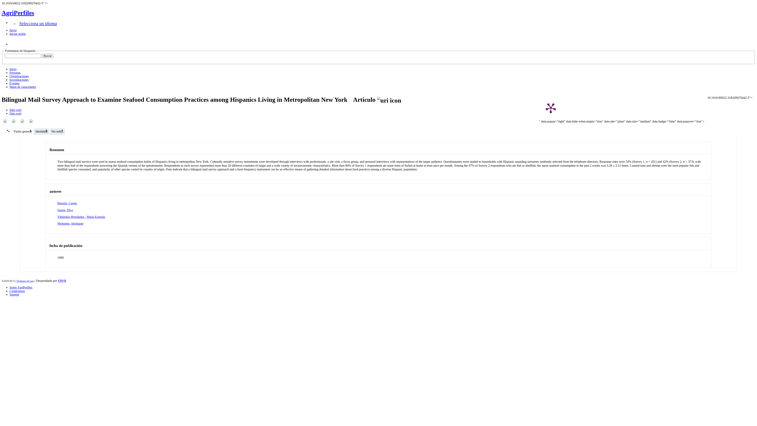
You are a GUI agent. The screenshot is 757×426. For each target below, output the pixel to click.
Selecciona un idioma (38, 23)
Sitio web (15, 110)
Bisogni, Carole (67, 203)
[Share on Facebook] (5, 121)
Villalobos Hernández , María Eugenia (81, 217)
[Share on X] (23, 121)
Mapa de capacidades (22, 87)
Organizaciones (19, 76)
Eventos (14, 83)
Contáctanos (17, 291)
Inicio (13, 30)
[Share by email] (31, 121)
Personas (15, 72)
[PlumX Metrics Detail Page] (551, 108)
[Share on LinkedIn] (14, 121)
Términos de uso (25, 280)
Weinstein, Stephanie (70, 223)
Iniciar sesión (17, 34)
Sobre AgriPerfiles (20, 287)
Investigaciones (19, 79)
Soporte (14, 294)
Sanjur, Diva (65, 210)
